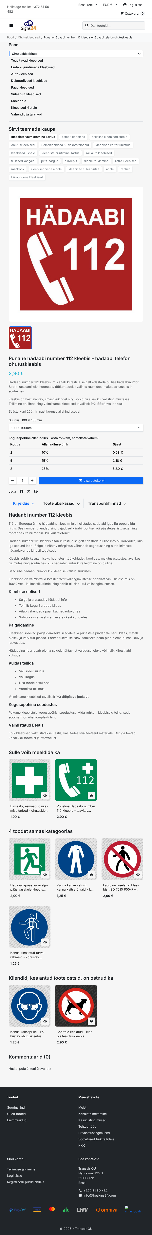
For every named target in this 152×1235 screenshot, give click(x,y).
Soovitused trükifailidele (96, 1139)
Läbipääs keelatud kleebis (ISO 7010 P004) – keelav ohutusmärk (121, 887)
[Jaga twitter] (29, 491)
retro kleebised (126, 161)
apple (110, 169)
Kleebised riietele (24, 108)
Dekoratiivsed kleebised (29, 81)
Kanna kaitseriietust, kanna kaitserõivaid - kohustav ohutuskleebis (75, 887)
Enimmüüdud (17, 1120)
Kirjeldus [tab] (21, 503)
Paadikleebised (22, 87)
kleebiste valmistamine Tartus (33, 137)
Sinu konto (15, 1159)
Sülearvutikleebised (26, 94)
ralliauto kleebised (99, 153)
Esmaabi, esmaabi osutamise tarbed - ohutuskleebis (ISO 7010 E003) (29, 808)
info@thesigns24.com (100, 1195)
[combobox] (113, 25)
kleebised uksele (23, 153)
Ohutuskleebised (25, 54)
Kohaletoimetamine (92, 1114)
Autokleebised (22, 74)
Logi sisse (14, 1176)
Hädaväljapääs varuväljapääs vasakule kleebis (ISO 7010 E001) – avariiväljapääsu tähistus (29, 887)
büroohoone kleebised (27, 177)
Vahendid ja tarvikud (26, 114)
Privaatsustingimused (94, 1133)
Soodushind (16, 1107)
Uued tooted (16, 1114)
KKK (81, 1145)
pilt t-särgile (49, 161)
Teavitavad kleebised (27, 60)
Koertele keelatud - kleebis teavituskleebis (75, 1034)
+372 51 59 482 (96, 1191)
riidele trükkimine (96, 161)
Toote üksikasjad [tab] (59, 503)
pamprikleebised (73, 137)
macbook (17, 169)
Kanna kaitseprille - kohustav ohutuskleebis (27, 1034)
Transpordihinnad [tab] (105, 503)
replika (125, 169)
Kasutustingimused (92, 1120)
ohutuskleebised (23, 145)
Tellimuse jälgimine (21, 1169)
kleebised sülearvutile (83, 169)
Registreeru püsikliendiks (25, 1182)
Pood (13, 44)
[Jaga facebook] (21, 491)
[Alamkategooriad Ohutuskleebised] (139, 53)
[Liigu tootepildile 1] (20, 338)
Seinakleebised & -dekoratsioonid (65, 145)
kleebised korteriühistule (113, 145)
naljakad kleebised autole (109, 137)
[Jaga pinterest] (36, 491)
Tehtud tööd (87, 1126)
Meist (82, 1107)
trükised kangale (22, 161)
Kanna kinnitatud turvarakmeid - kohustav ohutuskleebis (27, 955)
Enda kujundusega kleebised (33, 67)
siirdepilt (71, 161)
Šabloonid (18, 101)
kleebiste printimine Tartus (60, 153)
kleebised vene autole (46, 169)
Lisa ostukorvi (91, 481)
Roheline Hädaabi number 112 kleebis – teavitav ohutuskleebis (76, 808)
